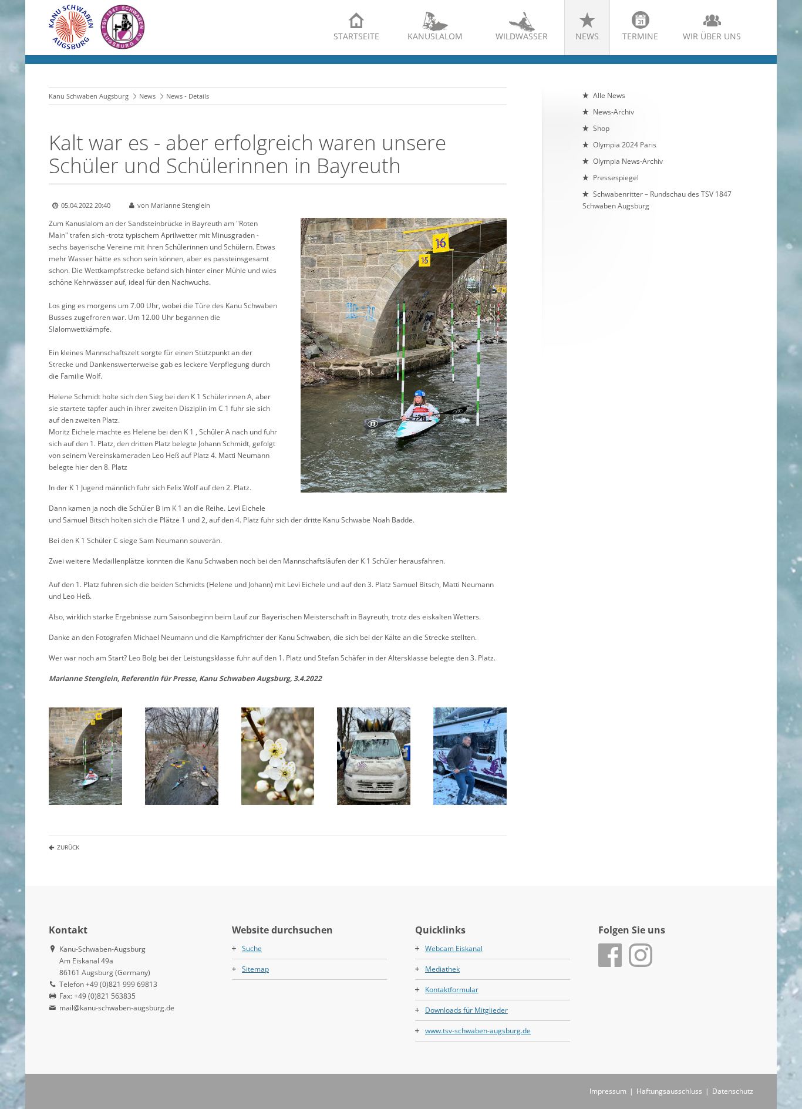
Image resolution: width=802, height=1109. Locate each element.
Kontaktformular (451, 990)
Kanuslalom (435, 36)
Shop (601, 128)
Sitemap (255, 969)
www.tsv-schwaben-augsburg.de (478, 1031)
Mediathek (442, 969)
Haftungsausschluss (669, 1091)
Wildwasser (522, 36)
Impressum (607, 1091)
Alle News (609, 95)
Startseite (356, 36)
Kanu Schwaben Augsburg (89, 96)
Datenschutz (732, 1091)
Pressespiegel (616, 178)
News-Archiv (613, 112)
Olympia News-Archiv (628, 161)
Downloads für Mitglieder (466, 1010)
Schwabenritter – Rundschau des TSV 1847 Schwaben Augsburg (657, 200)
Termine (640, 36)
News (587, 36)
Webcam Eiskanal (454, 948)
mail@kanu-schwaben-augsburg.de (116, 1008)
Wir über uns (712, 36)
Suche (252, 948)
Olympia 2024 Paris (624, 145)
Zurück (68, 847)
